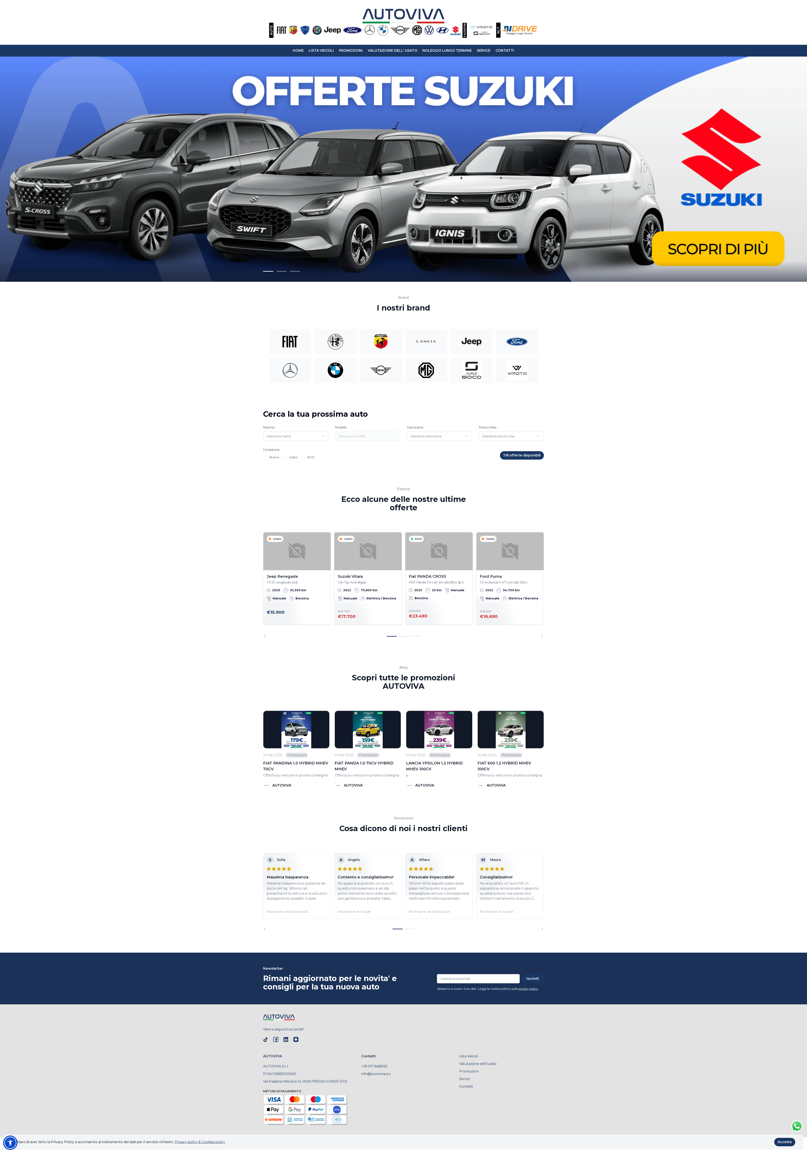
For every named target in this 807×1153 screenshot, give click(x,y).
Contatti (466, 1086)
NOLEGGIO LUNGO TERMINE (447, 51)
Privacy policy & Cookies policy (200, 1142)
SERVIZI (484, 51)
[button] (10, 1143)
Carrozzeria (415, 427)
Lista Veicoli (468, 1056)
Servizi (464, 1079)
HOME (298, 51)
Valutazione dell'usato (478, 1064)
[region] (403, 585)
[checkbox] (265, 457)
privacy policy (528, 989)
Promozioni (468, 1071)
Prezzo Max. (488, 427)
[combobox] (295, 436)
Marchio (269, 427)
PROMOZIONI (351, 51)
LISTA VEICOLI (321, 51)
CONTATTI (505, 51)
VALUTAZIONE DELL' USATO (392, 51)
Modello (341, 427)
